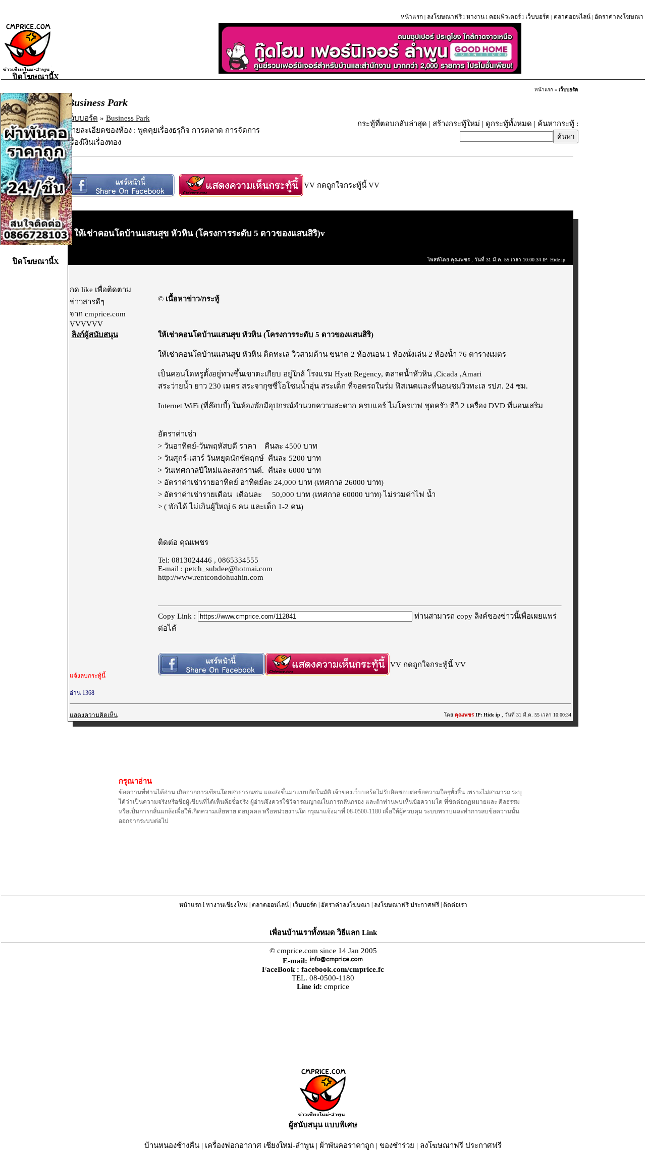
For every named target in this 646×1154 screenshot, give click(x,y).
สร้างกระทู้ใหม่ (456, 124)
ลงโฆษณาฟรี (444, 16)
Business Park (128, 118)
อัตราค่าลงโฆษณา (619, 16)
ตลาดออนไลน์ (572, 16)
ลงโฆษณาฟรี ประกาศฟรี (406, 904)
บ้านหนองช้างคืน (171, 1145)
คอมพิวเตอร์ (505, 16)
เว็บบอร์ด (537, 16)
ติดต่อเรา (455, 904)
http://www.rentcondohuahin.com (210, 577)
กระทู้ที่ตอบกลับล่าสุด (392, 124)
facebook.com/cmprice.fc (342, 969)
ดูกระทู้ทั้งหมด (509, 124)
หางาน (475, 16)
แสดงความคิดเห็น (94, 715)
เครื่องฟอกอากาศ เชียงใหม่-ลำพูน (259, 1145)
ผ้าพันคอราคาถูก (346, 1145)
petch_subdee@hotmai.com (229, 569)
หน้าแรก (412, 16)
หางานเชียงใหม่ (227, 904)
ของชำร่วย (397, 1145)
